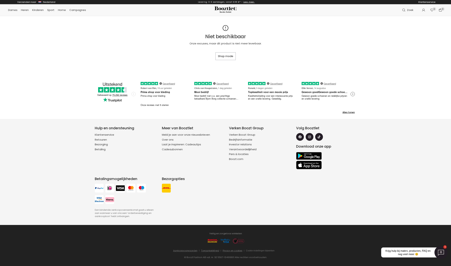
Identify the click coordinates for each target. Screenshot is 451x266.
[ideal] (109, 188)
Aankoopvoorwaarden (185, 250)
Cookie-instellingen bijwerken (260, 250)
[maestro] (141, 188)
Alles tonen (348, 112)
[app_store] (309, 165)
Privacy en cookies (232, 250)
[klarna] (109, 200)
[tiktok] (319, 137)
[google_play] (309, 155)
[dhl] (166, 188)
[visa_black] (120, 188)
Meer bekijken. (235, 2)
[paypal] (99, 188)
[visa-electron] (99, 200)
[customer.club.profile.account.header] (423, 10)
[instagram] (309, 137)
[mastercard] (130, 188)
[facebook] (300, 137)
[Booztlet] (225, 10)
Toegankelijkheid (210, 250)
